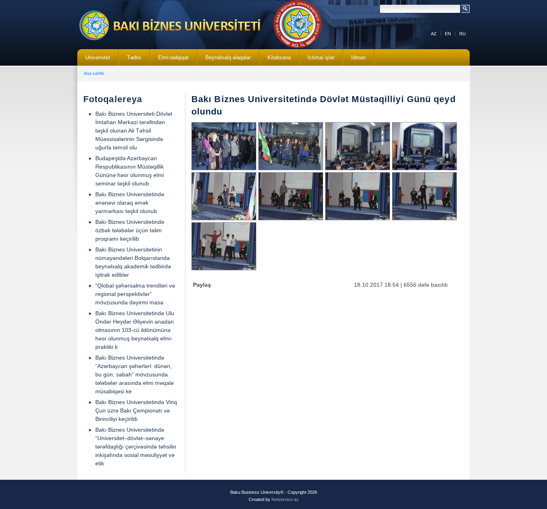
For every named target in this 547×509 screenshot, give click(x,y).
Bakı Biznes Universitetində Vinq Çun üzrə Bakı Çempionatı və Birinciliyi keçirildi (136, 410)
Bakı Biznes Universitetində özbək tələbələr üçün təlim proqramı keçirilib (129, 230)
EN (448, 33)
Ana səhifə (94, 73)
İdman (358, 57)
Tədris (130, 60)
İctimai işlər (317, 60)
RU (462, 33)
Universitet (93, 60)
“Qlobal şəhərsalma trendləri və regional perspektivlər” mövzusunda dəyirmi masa (135, 294)
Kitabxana (275, 60)
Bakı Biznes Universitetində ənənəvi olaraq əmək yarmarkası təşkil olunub (129, 202)
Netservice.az (285, 499)
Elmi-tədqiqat (169, 60)
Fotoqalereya (112, 99)
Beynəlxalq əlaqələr (224, 60)
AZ (433, 33)
